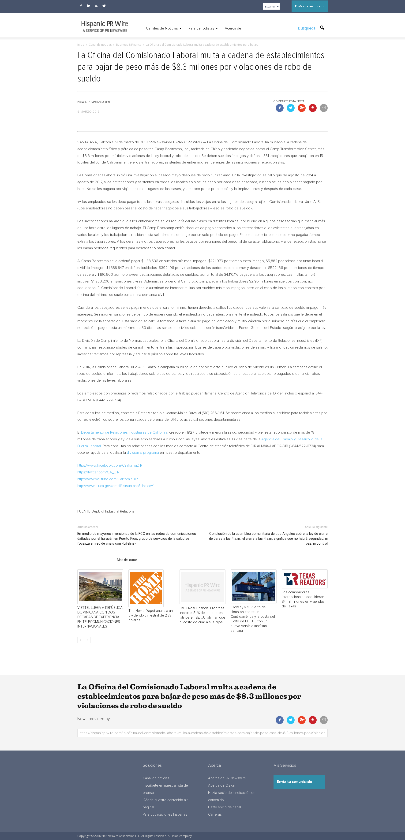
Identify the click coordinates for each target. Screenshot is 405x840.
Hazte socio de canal (224, 807)
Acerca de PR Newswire (227, 778)
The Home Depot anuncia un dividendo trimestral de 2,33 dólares (150, 615)
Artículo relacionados (95, 560)
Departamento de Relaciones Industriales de (124, 432)
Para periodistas (201, 28)
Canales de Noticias (162, 28)
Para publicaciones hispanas (165, 814)
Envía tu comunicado (294, 782)
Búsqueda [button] (307, 28)
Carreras (215, 814)
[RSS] (96, 6)
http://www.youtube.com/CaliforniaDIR (107, 479)
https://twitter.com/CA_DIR (98, 472)
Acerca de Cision (221, 785)
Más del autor (127, 560)
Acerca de (233, 28)
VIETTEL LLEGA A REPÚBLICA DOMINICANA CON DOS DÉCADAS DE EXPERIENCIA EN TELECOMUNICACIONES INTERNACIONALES (100, 617)
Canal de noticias (156, 778)
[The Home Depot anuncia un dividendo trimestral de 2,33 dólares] (151, 588)
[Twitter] (104, 6)
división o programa (143, 452)
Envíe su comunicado (309, 6)
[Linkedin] (88, 6)
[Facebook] (80, 6)
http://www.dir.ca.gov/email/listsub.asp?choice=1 (115, 486)
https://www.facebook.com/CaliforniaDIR (109, 465)
